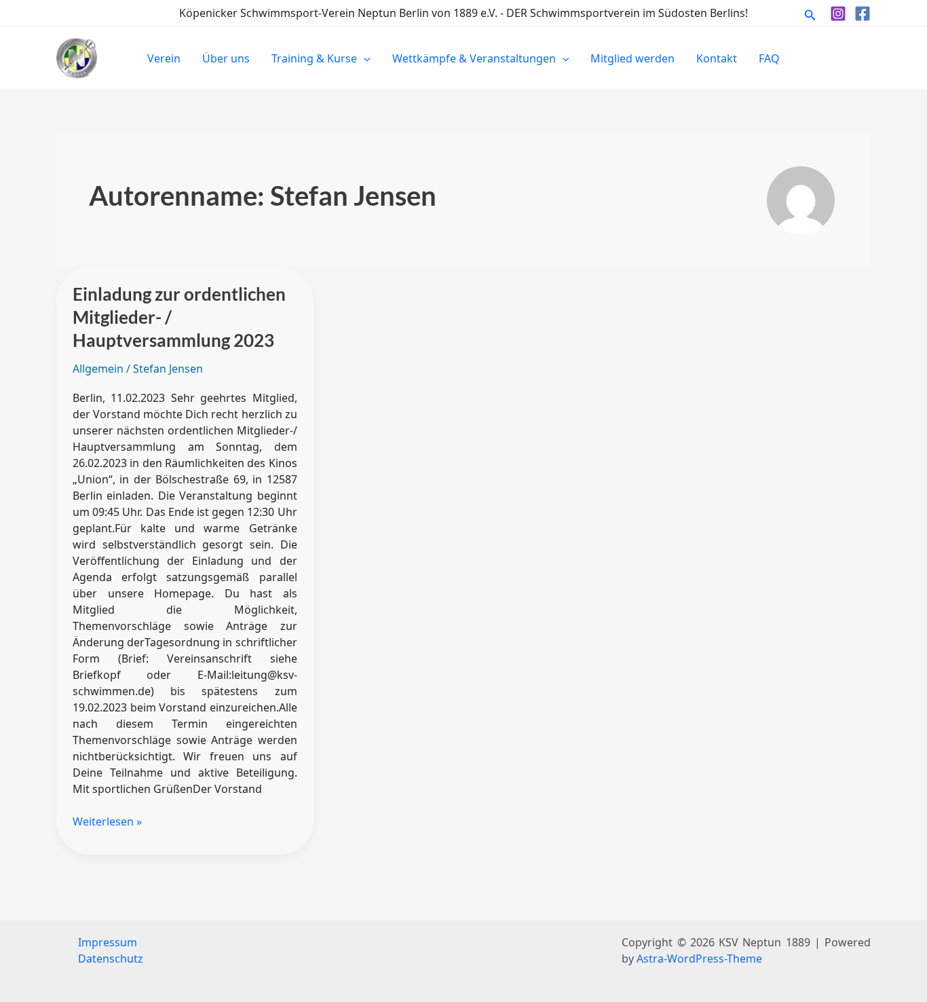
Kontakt (716, 58)
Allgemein (98, 368)
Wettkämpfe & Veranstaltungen (474, 58)
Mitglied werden (632, 58)
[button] (810, 13)
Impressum (107, 942)
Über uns (226, 58)
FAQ (769, 58)
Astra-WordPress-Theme (699, 958)
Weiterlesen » (107, 821)
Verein (164, 58)
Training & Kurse (314, 58)
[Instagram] (838, 13)
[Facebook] (862, 13)
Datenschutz (110, 958)
